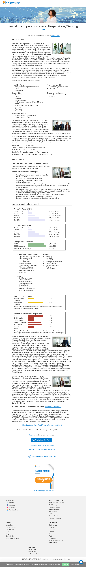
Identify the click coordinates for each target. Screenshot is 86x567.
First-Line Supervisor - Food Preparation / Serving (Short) (42, 425)
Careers (51, 531)
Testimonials (53, 525)
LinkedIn (11, 503)
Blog (7, 534)
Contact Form (32, 549)
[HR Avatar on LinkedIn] (7, 503)
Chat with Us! (10, 529)
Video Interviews (54, 509)
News (51, 534)
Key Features (53, 511)
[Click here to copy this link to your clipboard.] (29, 457)
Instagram (12, 507)
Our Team (52, 529)
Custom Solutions (54, 516)
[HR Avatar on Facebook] (7, 505)
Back (43, 29)
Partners (51, 536)
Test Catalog (53, 505)
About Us (52, 527)
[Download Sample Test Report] (43, 489)
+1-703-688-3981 (33, 554)
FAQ (7, 531)
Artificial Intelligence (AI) (56, 540)
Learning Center (11, 527)
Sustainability (53, 542)
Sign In (31, 435)
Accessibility (53, 538)
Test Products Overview (56, 503)
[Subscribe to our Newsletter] (7, 510)
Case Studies (10, 536)
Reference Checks (54, 507)
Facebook (12, 505)
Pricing (51, 514)
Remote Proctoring (55, 518)
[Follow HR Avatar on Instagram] (7, 508)
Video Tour (9, 525)
